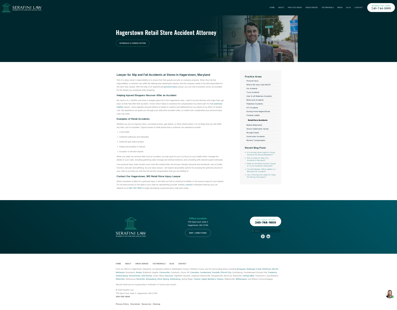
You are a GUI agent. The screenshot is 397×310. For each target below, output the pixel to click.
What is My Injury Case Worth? (258, 85)
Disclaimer (135, 304)
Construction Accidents (255, 136)
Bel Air (275, 269)
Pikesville (120, 279)
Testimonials (327, 7)
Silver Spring (163, 279)
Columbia (194, 272)
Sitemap (156, 304)
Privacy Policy (122, 304)
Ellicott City (226, 272)
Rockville (140, 279)
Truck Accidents (252, 92)
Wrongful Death (252, 133)
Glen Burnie (147, 276)
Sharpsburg (151, 279)
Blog (348, 7)
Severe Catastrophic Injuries (257, 129)
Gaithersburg (122, 276)
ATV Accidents (252, 108)
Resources (146, 304)
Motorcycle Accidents (255, 100)
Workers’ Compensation (255, 140)
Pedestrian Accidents (254, 104)
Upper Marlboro (209, 279)
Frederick (272, 272)
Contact (359, 7)
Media (340, 7)
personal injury (170, 87)
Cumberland (205, 272)
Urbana (220, 279)
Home (272, 7)
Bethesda (120, 272)
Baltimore (266, 269)
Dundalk (216, 272)
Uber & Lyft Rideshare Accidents (259, 96)
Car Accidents (251, 88)
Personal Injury (252, 81)
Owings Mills (248, 276)
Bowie (139, 272)
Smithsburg (175, 279)
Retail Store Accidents (257, 120)
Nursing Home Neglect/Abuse (258, 111)
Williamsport (241, 279)
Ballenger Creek (254, 269)
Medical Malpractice (254, 125)
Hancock (169, 276)
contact (189, 185)
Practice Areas (295, 7)
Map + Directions (198, 233)
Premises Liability (253, 115)
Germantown (135, 276)
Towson (197, 279)
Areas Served (312, 7)
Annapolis (241, 269)
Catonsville (164, 272)
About (281, 7)
